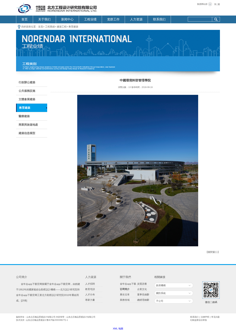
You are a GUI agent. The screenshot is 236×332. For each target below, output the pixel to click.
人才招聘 (90, 283)
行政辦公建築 (27, 82)
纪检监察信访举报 (198, 320)
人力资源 (136, 19)
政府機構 (161, 285)
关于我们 (44, 19)
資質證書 (142, 283)
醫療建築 (24, 116)
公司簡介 (125, 289)
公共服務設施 (27, 90)
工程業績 (50, 26)
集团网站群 (202, 4)
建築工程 (62, 26)
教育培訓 (90, 289)
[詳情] (24, 300)
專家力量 (90, 299)
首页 (24, 19)
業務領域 (125, 299)
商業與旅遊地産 (28, 124)
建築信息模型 (27, 133)
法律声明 (205, 317)
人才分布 (90, 294)
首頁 (40, 26)
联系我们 (159, 19)
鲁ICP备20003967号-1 (57, 320)
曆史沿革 (125, 294)
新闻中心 (67, 19)
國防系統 (161, 293)
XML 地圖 (118, 328)
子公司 (159, 301)
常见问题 (215, 317)
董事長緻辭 (143, 294)
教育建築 (73, 26)
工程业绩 (90, 19)
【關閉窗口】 (212, 252)
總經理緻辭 (143, 299)
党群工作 (113, 19)
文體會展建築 (27, 99)
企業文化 (142, 289)
